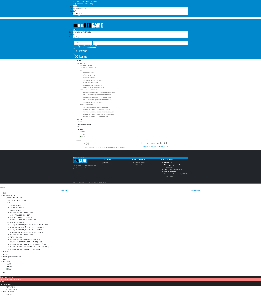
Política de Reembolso (141, 165)
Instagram (105, 163)
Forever (5, 254)
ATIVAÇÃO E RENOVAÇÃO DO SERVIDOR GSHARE (97, 97)
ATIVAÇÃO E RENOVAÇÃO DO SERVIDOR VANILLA (97, 100)
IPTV (81, 70)
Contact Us (164, 146)
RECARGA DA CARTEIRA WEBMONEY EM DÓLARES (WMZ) (99, 114)
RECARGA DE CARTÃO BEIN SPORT (93, 80)
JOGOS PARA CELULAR (86, 65)
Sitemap (157, 146)
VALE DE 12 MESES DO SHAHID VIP (92, 85)
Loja (4, 259)
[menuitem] (9, 287)
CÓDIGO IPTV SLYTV (89, 75)
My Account (82, 16)
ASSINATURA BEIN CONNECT (91, 83)
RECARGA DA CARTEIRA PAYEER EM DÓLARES (95, 117)
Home (143, 146)
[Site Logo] (88, 25)
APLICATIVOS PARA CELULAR (88, 68)
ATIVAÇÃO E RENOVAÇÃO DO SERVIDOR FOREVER (97, 95)
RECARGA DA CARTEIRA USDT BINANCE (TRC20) (96, 109)
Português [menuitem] (8, 294)
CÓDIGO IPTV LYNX (88, 73)
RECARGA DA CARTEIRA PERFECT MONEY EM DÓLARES (98, 112)
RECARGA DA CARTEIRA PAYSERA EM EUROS (95, 107)
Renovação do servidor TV (88, 90)
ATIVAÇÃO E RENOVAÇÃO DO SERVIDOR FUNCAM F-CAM (99, 92)
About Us (148, 146)
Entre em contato (140, 163)
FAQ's (153, 146)
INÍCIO (5, 193)
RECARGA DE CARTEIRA (86, 105)
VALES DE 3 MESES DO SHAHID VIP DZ (94, 87)
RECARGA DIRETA (82, 63)
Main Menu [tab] (64, 190)
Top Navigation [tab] (195, 190)
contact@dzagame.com (175, 169)
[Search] (92, 43)
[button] (76, 39)
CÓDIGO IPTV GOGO (89, 78)
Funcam (6, 252)
